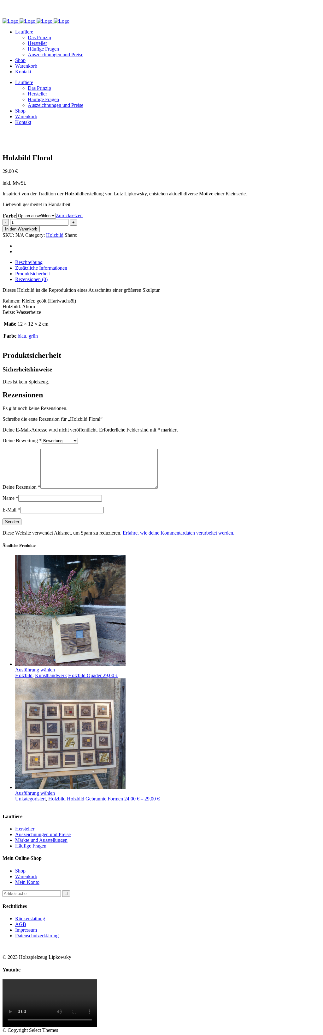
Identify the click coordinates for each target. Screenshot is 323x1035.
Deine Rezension (21, 487)
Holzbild (54, 235)
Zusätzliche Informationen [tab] (41, 268)
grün (33, 336)
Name (10, 498)
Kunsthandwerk (51, 675)
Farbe (9, 215)
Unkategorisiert (30, 798)
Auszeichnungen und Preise (43, 834)
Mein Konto (27, 882)
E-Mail (11, 509)
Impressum (26, 930)
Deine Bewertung (22, 440)
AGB (20, 924)
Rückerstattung (30, 918)
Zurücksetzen (69, 215)
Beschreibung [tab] (29, 262)
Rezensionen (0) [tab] (31, 279)
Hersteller (24, 828)
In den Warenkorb (21, 229)
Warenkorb (26, 876)
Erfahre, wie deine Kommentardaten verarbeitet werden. (178, 533)
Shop (20, 870)
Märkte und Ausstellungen (41, 840)
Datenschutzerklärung (37, 935)
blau (22, 336)
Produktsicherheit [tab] (32, 273)
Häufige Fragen (30, 845)
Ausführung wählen (35, 669)
